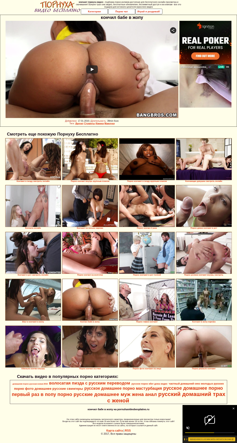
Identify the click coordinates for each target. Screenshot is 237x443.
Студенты (89, 123)
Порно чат (121, 11)
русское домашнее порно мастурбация (123, 388)
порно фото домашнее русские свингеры (48, 388)
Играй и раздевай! (148, 11)
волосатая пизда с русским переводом (89, 383)
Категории (94, 11)
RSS (128, 430)
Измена (100, 123)
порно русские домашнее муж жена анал (107, 394)
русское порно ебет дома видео (149, 383)
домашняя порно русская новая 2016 (30, 384)
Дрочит (79, 123)
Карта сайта (114, 430)
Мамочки (109, 123)
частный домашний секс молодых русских (196, 383)
